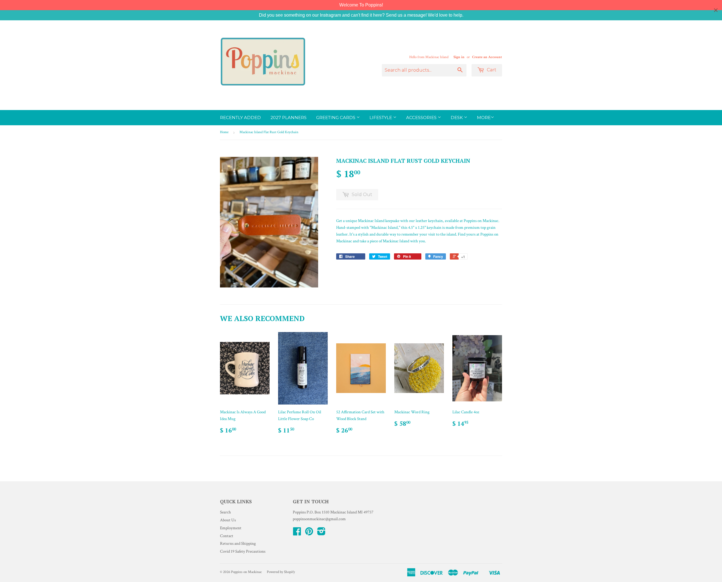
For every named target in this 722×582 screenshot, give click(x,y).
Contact (226, 536)
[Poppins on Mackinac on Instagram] (321, 533)
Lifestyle (381, 117)
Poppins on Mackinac (246, 572)
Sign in (459, 57)
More (484, 117)
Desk (457, 117)
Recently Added (240, 117)
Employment (230, 528)
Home (224, 132)
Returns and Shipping (238, 543)
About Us (228, 520)
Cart (491, 70)
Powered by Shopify (281, 572)
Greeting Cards (336, 117)
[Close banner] (715, 10)
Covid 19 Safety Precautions (242, 551)
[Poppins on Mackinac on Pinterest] (309, 533)
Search (225, 512)
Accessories (422, 117)
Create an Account (487, 57)
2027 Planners (288, 117)
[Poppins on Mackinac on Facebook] (297, 533)
